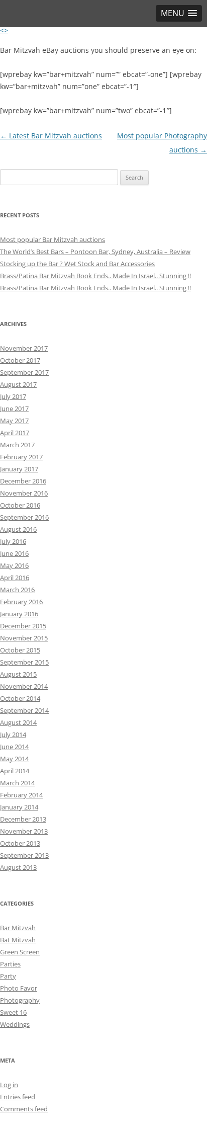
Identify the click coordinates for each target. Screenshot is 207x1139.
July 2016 (13, 541)
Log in (9, 1084)
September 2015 (24, 662)
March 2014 (17, 782)
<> (4, 30)
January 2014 (19, 806)
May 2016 (14, 565)
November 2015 (24, 637)
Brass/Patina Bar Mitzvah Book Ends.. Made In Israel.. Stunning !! (95, 275)
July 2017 (13, 396)
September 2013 (24, 855)
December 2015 (23, 625)
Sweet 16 (13, 1012)
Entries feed (17, 1096)
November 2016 (24, 493)
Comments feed (24, 1108)
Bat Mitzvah (18, 939)
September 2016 (24, 517)
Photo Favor (18, 988)
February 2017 (21, 456)
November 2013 (24, 831)
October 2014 (20, 698)
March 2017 (17, 444)
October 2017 (20, 360)
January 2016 (19, 613)
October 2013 (20, 843)
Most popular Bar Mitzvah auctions (52, 239)
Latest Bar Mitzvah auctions (51, 135)
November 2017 (24, 348)
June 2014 (14, 746)
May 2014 (14, 758)
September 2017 (24, 372)
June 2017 (14, 408)
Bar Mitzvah (18, 927)
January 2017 (19, 468)
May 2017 (14, 420)
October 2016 (20, 505)
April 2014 (14, 770)
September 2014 (24, 710)
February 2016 (21, 601)
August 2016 (18, 529)
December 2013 (23, 819)
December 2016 (23, 480)
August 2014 (18, 722)
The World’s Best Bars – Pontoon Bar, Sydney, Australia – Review (95, 251)
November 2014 (24, 686)
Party (8, 976)
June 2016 (14, 553)
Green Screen (20, 951)
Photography (20, 1000)
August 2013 (18, 867)
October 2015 (20, 650)
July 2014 (13, 734)
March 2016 (17, 589)
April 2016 (14, 577)
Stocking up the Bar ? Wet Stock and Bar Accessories (77, 263)
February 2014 (21, 794)
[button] (179, 13)
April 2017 (14, 432)
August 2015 (18, 674)
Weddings (15, 1024)
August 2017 (18, 384)
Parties (10, 963)
